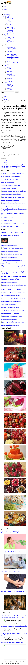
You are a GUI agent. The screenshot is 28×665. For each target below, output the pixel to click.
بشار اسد (6, 160)
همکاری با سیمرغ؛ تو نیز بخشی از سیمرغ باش (12, 642)
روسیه (5, 162)
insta (5, 8)
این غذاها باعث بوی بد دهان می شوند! (10, 531)
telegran (5, 9)
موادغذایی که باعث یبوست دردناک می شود (11, 571)
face (5, 6)
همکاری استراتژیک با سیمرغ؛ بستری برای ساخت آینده (14, 626)
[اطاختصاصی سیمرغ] (14, 338)
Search (16, 92)
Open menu (3, 11)
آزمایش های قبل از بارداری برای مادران (10, 551)
